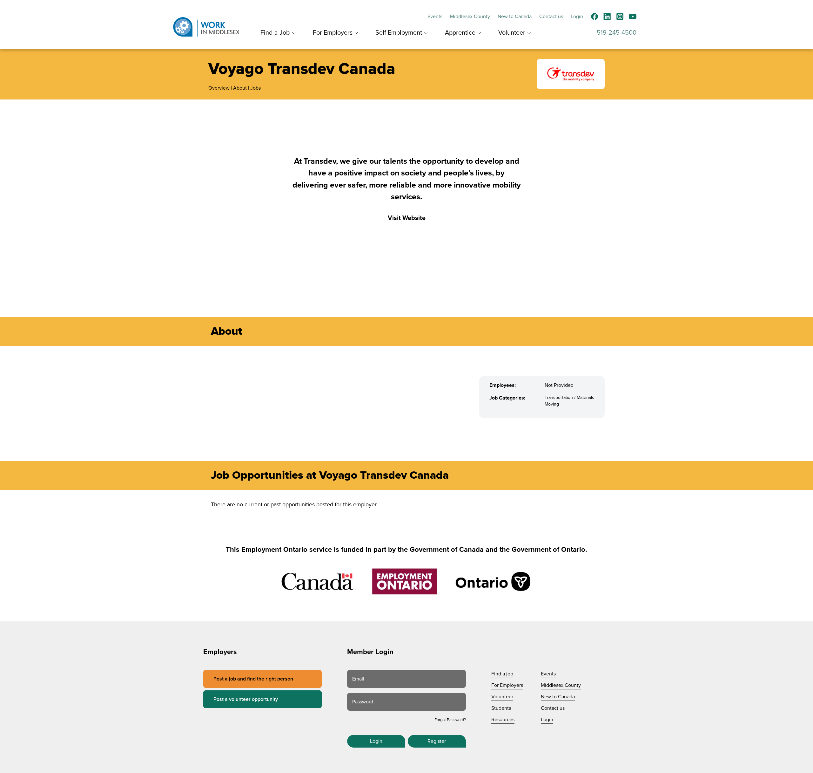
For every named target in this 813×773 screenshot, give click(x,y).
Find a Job (275, 33)
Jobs (255, 88)
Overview (219, 88)
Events (434, 16)
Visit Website (407, 218)
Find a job (502, 674)
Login (577, 16)
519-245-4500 (616, 33)
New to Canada (515, 16)
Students (501, 708)
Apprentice (460, 33)
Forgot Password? (450, 719)
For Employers (333, 33)
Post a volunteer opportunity (245, 699)
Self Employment (398, 33)
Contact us (551, 16)
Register (436, 741)
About (240, 88)
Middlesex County (470, 16)
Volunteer (511, 33)
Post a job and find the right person (253, 679)
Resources (502, 719)
